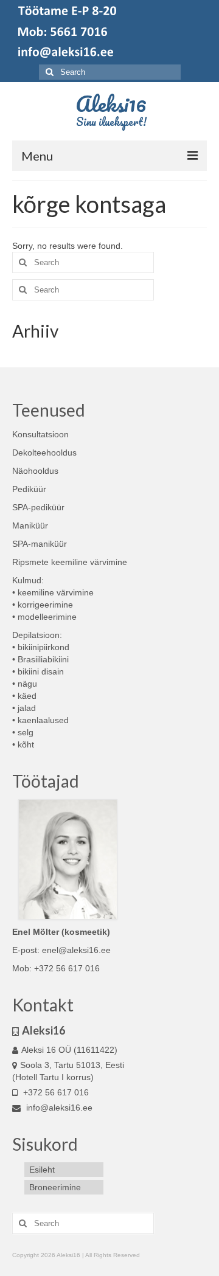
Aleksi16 (111, 103)
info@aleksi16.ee (58, 1107)
